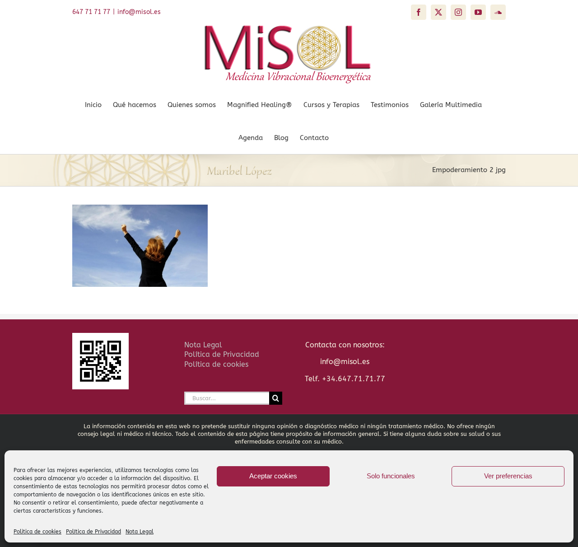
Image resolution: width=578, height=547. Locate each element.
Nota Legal (140, 531)
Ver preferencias (508, 476)
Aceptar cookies (273, 476)
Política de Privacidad (93, 531)
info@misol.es (139, 12)
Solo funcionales (391, 476)
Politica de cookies (37, 531)
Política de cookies (216, 364)
